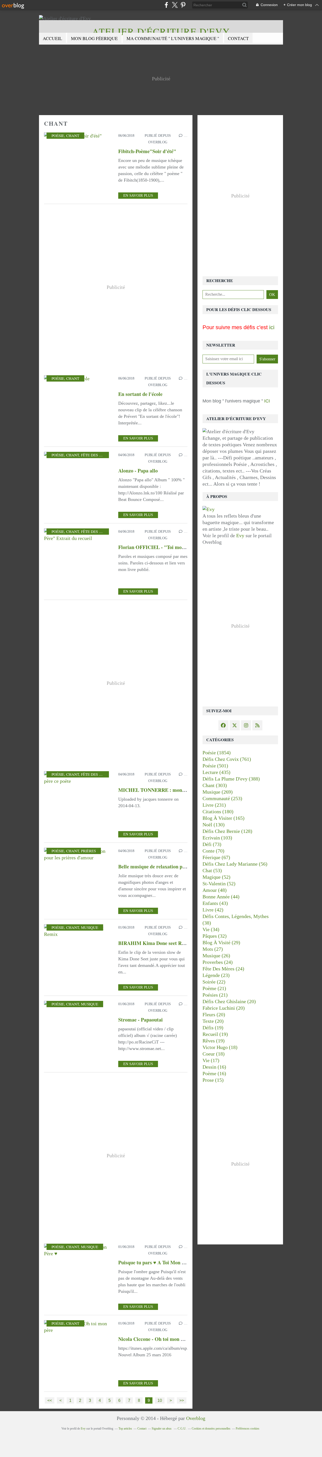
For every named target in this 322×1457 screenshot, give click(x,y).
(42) (213, 909)
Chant (72, 135)
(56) (235, 864)
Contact (238, 38)
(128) (227, 831)
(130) (214, 824)
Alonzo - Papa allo (138, 470)
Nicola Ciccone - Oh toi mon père (154, 1339)
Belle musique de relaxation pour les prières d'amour (175, 866)
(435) (216, 772)
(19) (213, 1027)
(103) (217, 837)
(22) (214, 982)
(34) (211, 929)
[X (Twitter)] (175, 5)
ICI (266, 400)
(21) (214, 988)
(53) (212, 870)
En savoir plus (138, 195)
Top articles (125, 1428)
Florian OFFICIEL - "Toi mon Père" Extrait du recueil (178, 547)
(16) (214, 1067)
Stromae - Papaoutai (140, 1019)
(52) (216, 877)
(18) (220, 1047)
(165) (224, 818)
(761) (227, 759)
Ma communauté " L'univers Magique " (173, 38)
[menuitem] (52, 39)
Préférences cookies (247, 1428)
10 (159, 1400)
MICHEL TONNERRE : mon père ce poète (165, 790)
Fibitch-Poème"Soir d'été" (147, 151)
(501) (215, 765)
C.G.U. (182, 1428)
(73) (212, 844)
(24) (218, 962)
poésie (58, 135)
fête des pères (95, 454)
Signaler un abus (162, 1428)
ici (271, 327)
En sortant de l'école (140, 394)
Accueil (52, 38)
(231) (214, 805)
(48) (215, 890)
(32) (215, 936)
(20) (229, 1001)
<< (49, 1400)
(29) (221, 942)
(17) (211, 1060)
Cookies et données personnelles (211, 1428)
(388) (231, 779)
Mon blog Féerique (94, 38)
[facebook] (166, 5)
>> (181, 1400)
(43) (215, 903)
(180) (218, 811)
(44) (221, 896)
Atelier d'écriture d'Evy (161, 31)
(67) (216, 857)
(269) (218, 792)
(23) (216, 975)
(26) (216, 955)
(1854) (217, 752)
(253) (222, 798)
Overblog (195, 1418)
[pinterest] (183, 5)
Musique (89, 927)
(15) (213, 1080)
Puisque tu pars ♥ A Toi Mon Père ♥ (156, 1262)
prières (88, 850)
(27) (213, 949)
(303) (215, 785)
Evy (240, 535)
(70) (213, 851)
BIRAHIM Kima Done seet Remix (155, 943)
